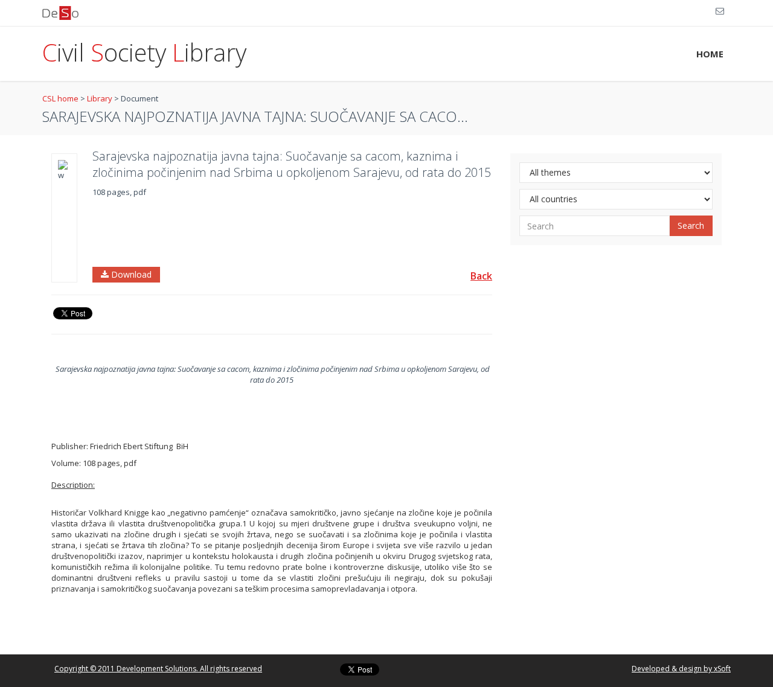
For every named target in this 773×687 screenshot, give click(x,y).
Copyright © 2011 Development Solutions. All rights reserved (158, 668)
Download (130, 274)
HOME (709, 54)
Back (481, 276)
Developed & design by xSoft (681, 668)
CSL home (60, 98)
